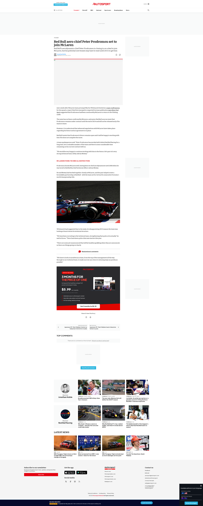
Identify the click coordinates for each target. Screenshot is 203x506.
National (98, 10)
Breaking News (118, 10)
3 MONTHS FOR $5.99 (61, 4)
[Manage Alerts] (90, 317)
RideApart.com (108, 481)
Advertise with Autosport (151, 478)
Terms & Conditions (93, 493)
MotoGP (84, 10)
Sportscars (107, 10)
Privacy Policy (110, 493)
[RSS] (79, 481)
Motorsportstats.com (110, 479)
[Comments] (120, 54)
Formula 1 (76, 10)
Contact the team (149, 480)
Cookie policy (102, 493)
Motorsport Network (98, 495)
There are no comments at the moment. (88, 340)
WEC (91, 10)
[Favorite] (116, 54)
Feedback (147, 470)
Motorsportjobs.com (110, 474)
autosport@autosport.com (152, 475)
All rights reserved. (109, 495)
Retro (127, 10)
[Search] (148, 10)
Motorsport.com (109, 476)
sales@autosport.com (150, 483)
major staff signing (113, 108)
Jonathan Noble (61, 54)
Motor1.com (108, 471)
